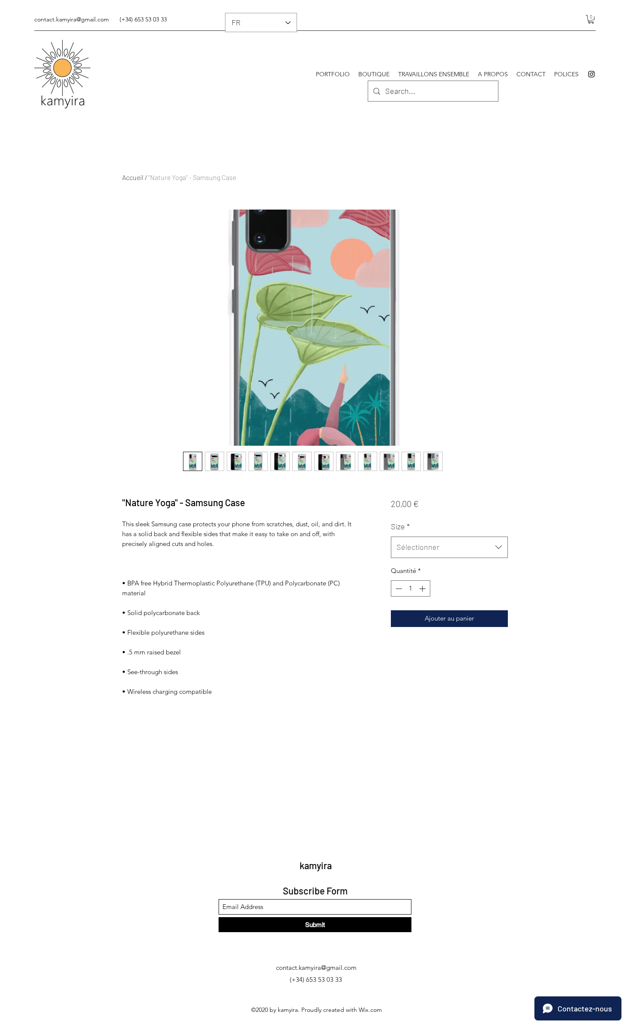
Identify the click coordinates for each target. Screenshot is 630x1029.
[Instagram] (591, 74)
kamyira (316, 865)
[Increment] (423, 589)
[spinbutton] (410, 589)
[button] (591, 19)
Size (400, 526)
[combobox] (449, 547)
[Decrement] (398, 589)
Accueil (133, 177)
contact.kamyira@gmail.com (71, 19)
